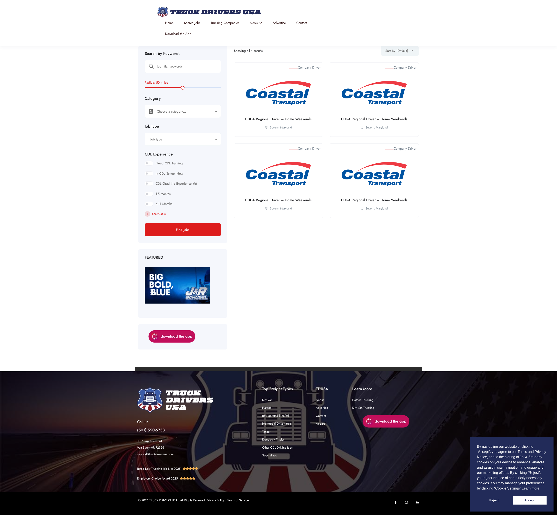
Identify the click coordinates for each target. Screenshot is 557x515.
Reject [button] (494, 500)
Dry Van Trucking (363, 407)
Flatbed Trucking (362, 400)
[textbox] (180, 111)
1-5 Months (163, 193)
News (254, 22)
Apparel (321, 423)
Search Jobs (192, 22)
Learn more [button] (530, 488)
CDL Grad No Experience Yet (176, 183)
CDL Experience (159, 154)
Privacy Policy (215, 500)
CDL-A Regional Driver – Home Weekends (278, 119)
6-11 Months (164, 203)
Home (169, 22)
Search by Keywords (162, 54)
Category (153, 98)
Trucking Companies (225, 22)
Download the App (178, 33)
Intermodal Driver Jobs (276, 423)
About (320, 400)
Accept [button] (529, 500)
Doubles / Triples (273, 439)
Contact (301, 22)
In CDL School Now (169, 173)
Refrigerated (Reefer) (275, 416)
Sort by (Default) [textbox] (396, 50)
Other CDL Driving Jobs (277, 447)
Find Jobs (182, 229)
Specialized (269, 455)
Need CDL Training (169, 163)
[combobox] (183, 111)
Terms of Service (238, 500)
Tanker (266, 431)
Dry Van (267, 400)
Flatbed (267, 407)
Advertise (279, 22)
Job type (152, 126)
